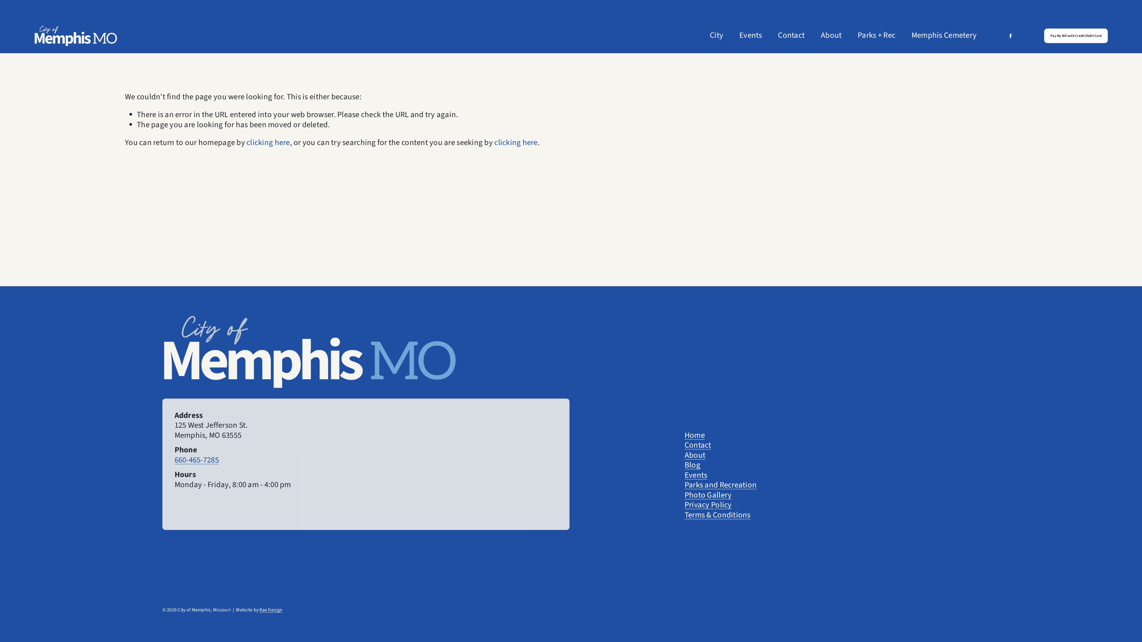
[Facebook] (1011, 36)
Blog (692, 465)
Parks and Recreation (721, 485)
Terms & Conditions (718, 515)
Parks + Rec (876, 35)
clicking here (268, 142)
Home (695, 436)
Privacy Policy (708, 505)
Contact (791, 35)
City (716, 35)
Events (750, 35)
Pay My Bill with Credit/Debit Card (1076, 35)
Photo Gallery (708, 495)
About (831, 35)
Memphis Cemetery (944, 35)
